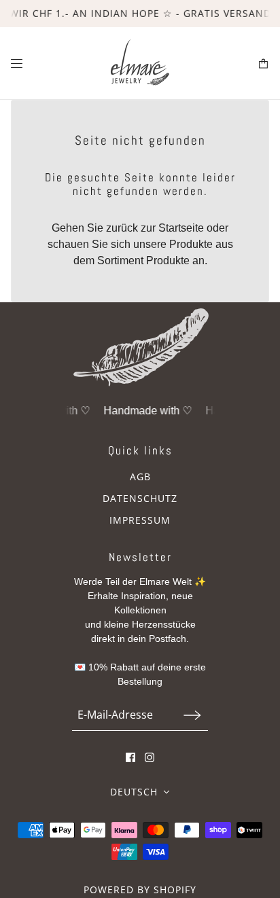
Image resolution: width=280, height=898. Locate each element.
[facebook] (130, 757)
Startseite (181, 228)
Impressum (140, 520)
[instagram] (149, 757)
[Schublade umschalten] (16, 63)
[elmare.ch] (140, 63)
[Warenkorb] (263, 63)
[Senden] (192, 715)
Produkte (168, 260)
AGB (140, 476)
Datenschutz (140, 498)
